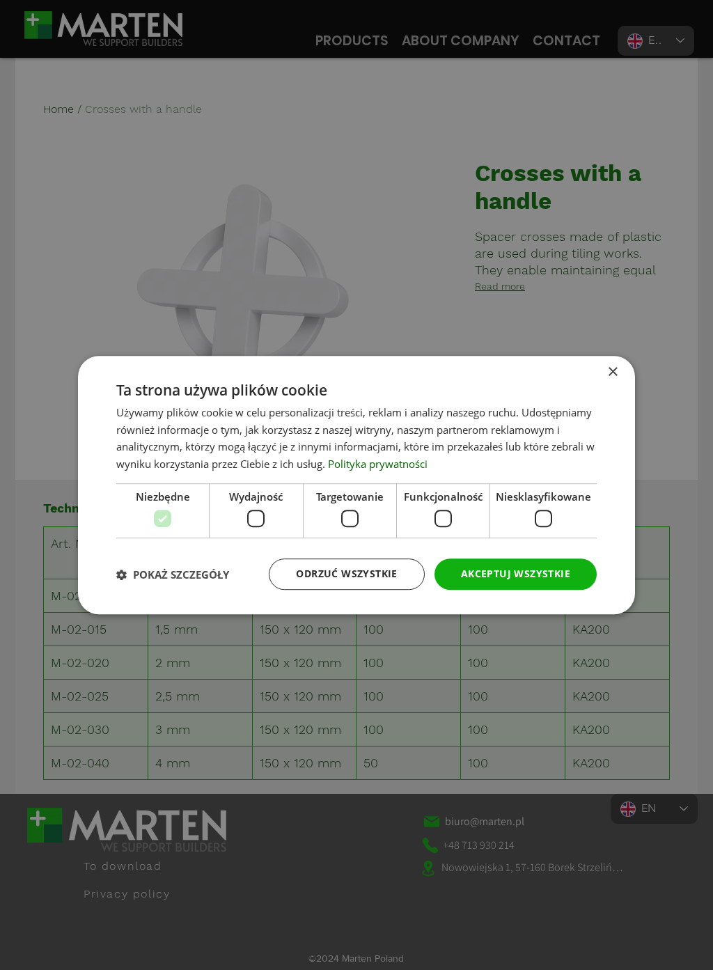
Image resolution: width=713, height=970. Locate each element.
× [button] (612, 372)
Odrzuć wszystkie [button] (346, 574)
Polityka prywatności (378, 464)
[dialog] (356, 485)
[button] (172, 574)
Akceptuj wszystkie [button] (515, 574)
